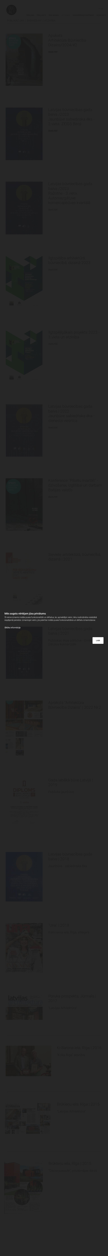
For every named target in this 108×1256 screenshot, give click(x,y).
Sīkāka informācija (12, 627)
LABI (98, 640)
